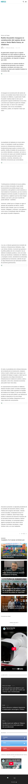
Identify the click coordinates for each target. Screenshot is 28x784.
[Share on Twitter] (22, 534)
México (3, 720)
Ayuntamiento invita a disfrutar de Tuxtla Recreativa (13, 556)
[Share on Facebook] (20, 534)
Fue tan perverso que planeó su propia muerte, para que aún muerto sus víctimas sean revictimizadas (13, 689)
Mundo (3, 705)
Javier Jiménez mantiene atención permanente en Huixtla (13, 573)
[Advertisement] (14, 18)
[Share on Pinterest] (24, 534)
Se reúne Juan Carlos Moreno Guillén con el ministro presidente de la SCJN (13, 608)
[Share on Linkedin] (26, 534)
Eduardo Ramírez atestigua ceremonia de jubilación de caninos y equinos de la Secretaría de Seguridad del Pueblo (14, 590)
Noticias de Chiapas (5, 35)
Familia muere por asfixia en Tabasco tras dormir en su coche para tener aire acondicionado (13, 725)
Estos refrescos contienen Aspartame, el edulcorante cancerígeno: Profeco (13, 708)
